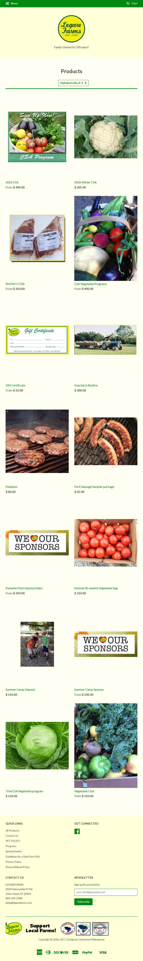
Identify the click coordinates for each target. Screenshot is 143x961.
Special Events (14, 851)
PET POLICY (13, 840)
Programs (11, 846)
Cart (134, 3)
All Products (13, 830)
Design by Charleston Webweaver (86, 939)
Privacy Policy (13, 861)
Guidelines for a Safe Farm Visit (23, 856)
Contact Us (12, 835)
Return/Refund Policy (18, 867)
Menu (14, 3)
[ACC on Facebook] (77, 832)
